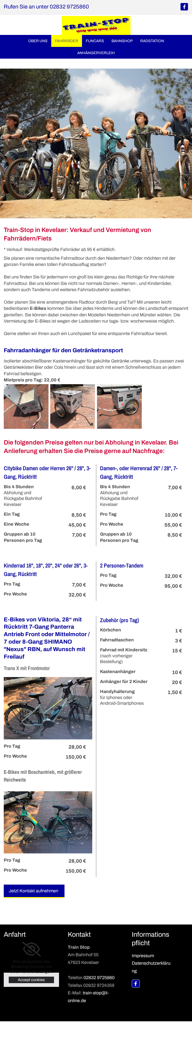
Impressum (143, 955)
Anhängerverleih (96, 53)
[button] (34, 891)
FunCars (95, 41)
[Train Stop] (136, 983)
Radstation (152, 41)
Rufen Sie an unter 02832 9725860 (46, 7)
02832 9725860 (99, 977)
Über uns (38, 41)
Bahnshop (122, 41)
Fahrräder (66, 41)
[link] (31, 949)
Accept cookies (31, 980)
